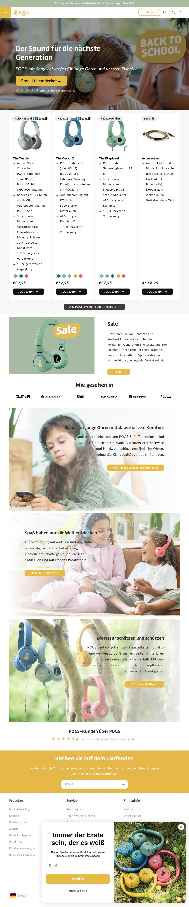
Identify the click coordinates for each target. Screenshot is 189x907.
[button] (5, 12)
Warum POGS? (133, 809)
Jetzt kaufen (26, 291)
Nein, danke (77, 891)
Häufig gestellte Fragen (81, 815)
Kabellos (14, 815)
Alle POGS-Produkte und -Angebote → (94, 306)
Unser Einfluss (132, 815)
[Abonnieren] (123, 784)
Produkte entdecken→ (41, 80)
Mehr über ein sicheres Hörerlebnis (136, 467)
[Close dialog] (180, 827)
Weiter (77, 878)
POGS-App (16, 841)
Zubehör (14, 828)
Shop (149, 12)
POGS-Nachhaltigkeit (144, 684)
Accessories (151, 158)
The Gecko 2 (65, 158)
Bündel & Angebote (21, 835)
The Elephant (109, 158)
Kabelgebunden (18, 822)
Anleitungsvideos (77, 809)
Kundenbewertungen (22, 848)
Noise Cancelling (19, 809)
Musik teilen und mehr (45, 572)
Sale (118, 371)
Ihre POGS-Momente (22, 854)
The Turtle (21, 158)
